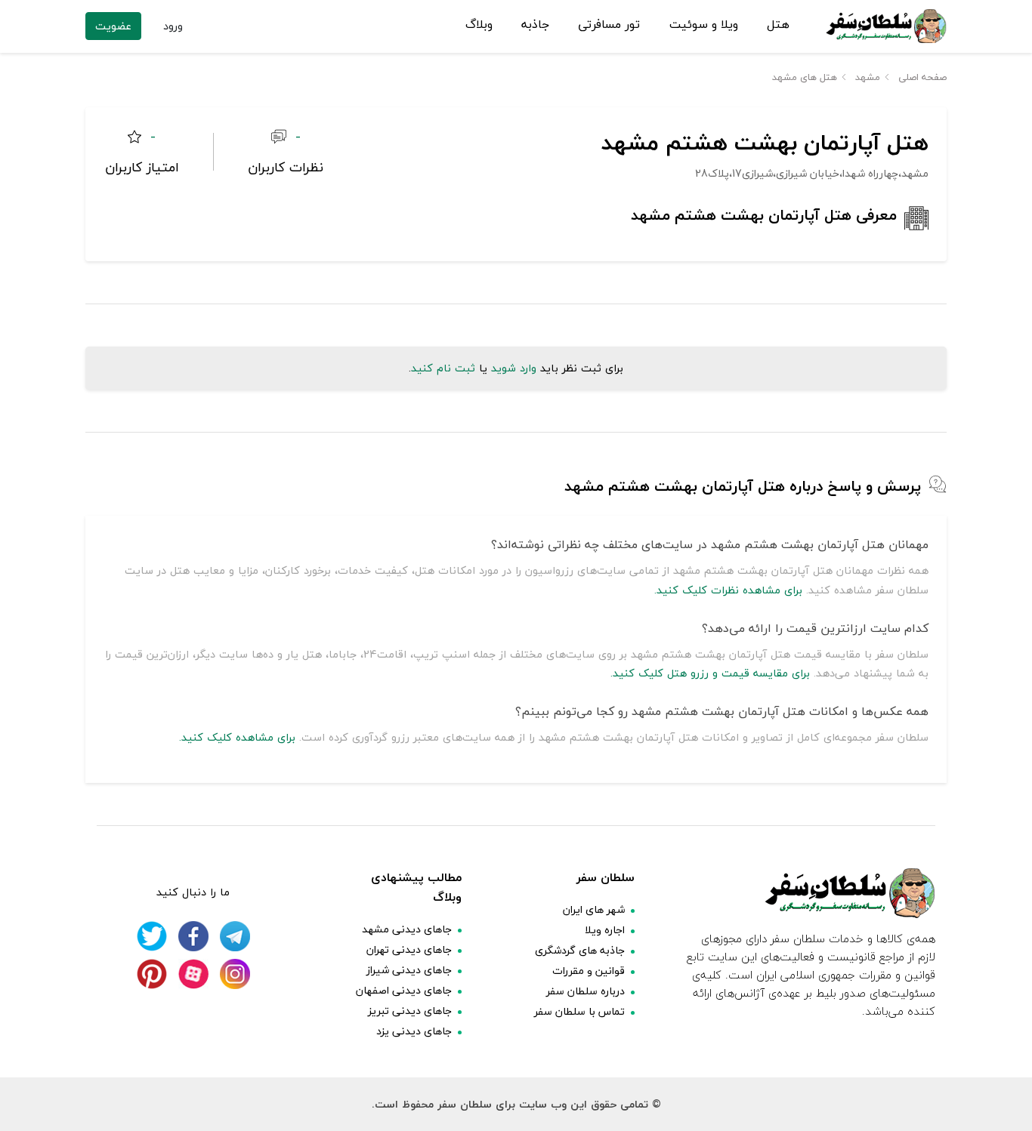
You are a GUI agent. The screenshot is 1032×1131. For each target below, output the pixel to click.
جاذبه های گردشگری (580, 950)
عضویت (113, 26)
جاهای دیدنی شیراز (409, 969)
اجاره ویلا (605, 929)
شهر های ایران (594, 909)
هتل (778, 25)
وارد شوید (513, 368)
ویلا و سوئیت (703, 25)
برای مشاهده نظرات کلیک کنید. (728, 590)
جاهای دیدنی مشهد (407, 929)
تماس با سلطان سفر (579, 1011)
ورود (173, 26)
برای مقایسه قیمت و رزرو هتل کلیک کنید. (710, 673)
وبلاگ (479, 25)
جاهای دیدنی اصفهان (404, 990)
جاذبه (535, 25)
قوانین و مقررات (588, 970)
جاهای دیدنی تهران (409, 949)
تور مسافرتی (609, 25)
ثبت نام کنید (443, 368)
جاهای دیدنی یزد (414, 1031)
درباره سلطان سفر (585, 991)
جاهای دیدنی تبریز (410, 1010)
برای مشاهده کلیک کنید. (237, 737)
